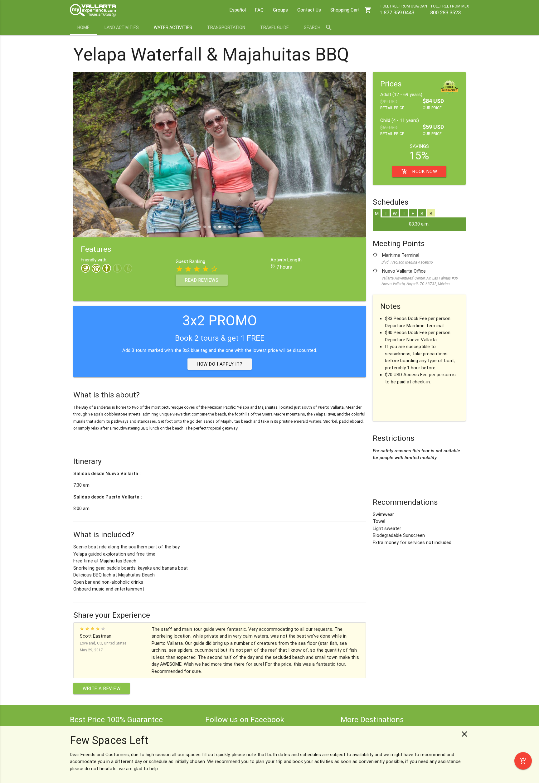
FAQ (259, 10)
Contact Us (309, 10)
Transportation (226, 27)
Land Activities (121, 27)
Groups (280, 10)
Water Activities (173, 27)
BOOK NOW (419, 171)
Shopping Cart (351, 10)
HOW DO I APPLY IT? (219, 364)
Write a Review (101, 688)
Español (238, 10)
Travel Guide (274, 27)
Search (318, 27)
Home (83, 27)
